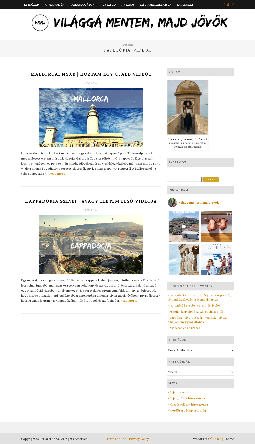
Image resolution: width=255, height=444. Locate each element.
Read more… (58, 173)
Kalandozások (83, 4)
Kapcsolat (185, 4)
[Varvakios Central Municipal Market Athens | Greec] (216, 226)
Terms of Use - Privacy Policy (128, 439)
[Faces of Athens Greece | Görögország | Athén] (216, 259)
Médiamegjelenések (155, 4)
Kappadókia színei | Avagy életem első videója (91, 201)
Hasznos (128, 4)
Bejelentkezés (180, 392)
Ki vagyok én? (55, 4)
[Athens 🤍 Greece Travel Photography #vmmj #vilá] (184, 226)
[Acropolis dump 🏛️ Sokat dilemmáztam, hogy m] (184, 259)
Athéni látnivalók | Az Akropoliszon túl (196, 311)
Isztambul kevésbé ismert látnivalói (195, 305)
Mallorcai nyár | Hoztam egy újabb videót (91, 74)
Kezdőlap (31, 4)
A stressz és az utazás (185, 328)
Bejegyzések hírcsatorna (187, 398)
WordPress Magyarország (188, 410)
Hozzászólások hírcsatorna (189, 404)
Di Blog (217, 439)
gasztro (109, 4)
